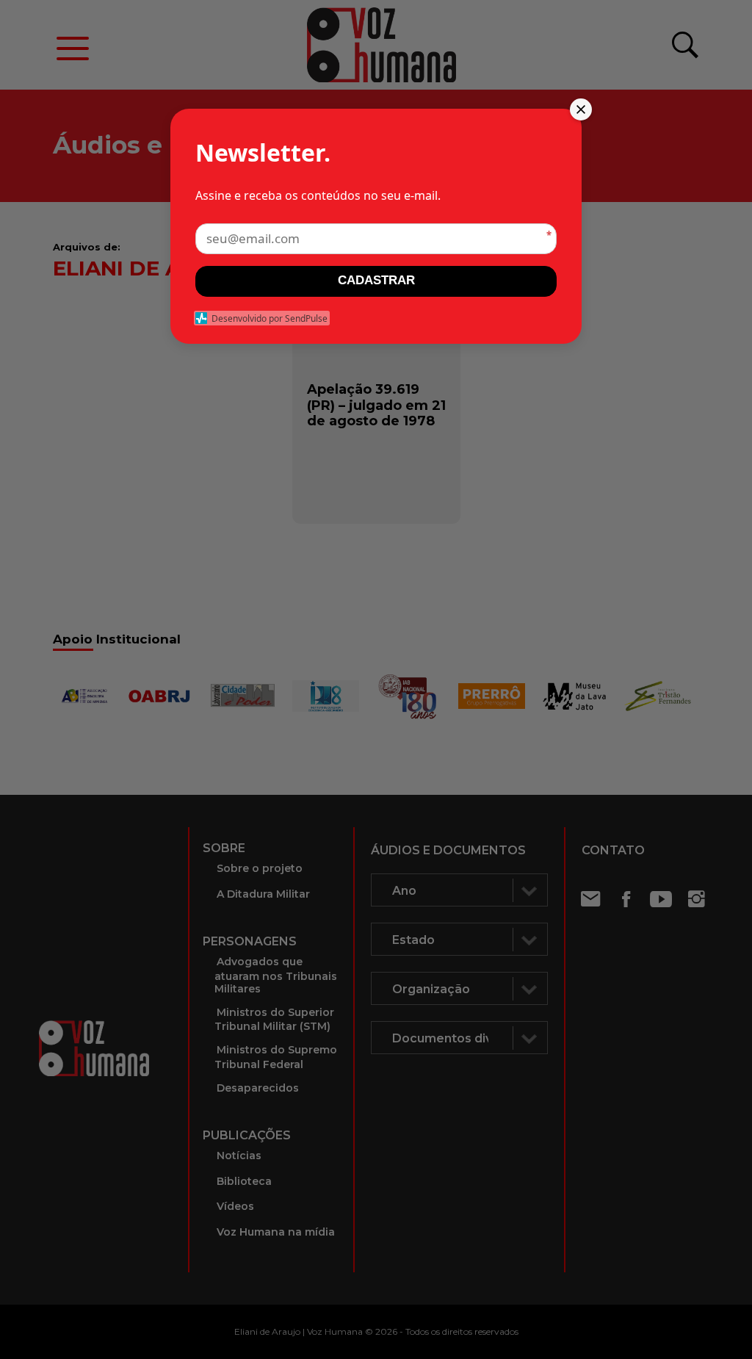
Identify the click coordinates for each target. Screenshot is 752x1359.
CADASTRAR (376, 280)
